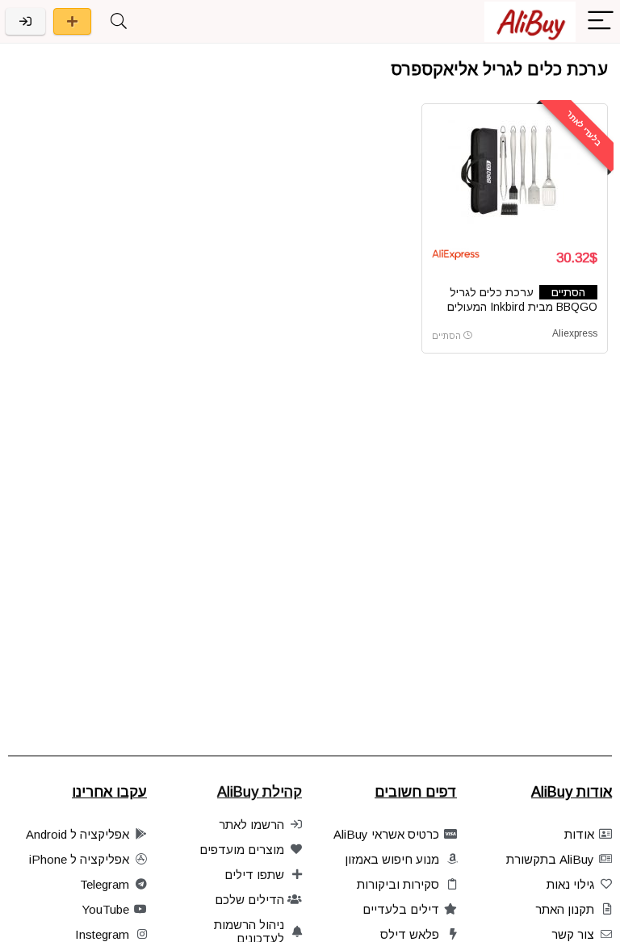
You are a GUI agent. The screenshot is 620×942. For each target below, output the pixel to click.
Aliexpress (574, 333)
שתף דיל (72, 21)
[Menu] (600, 21)
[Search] (118, 21)
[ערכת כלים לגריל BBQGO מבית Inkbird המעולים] (514, 174)
